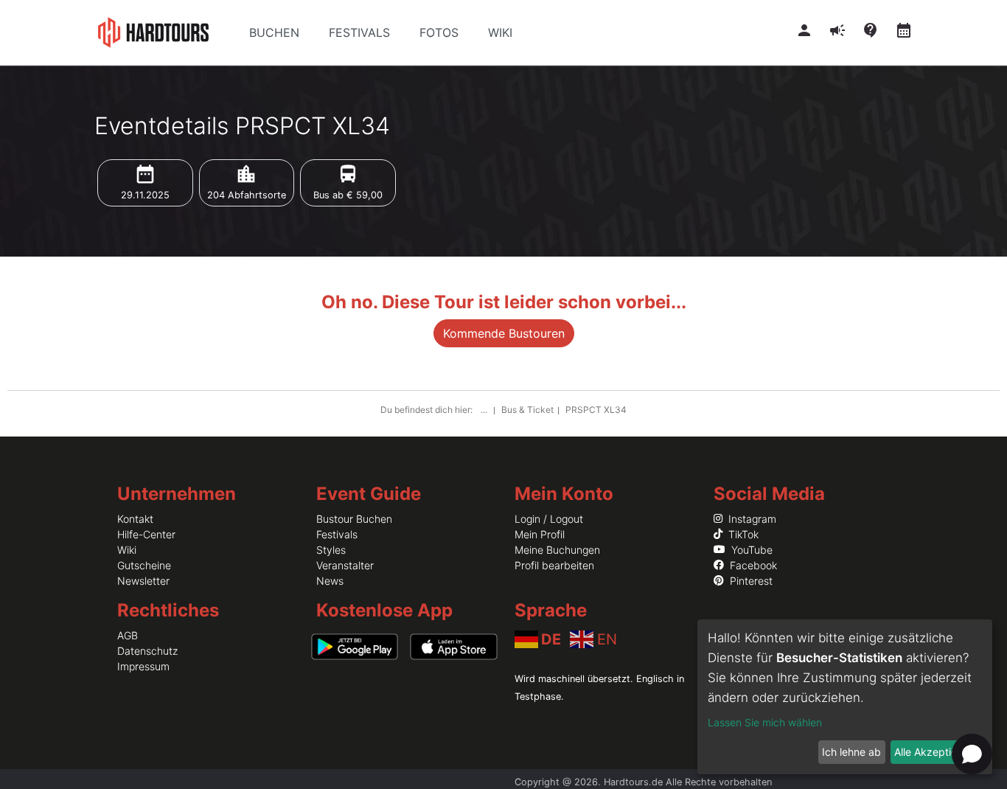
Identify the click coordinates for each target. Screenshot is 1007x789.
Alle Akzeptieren (933, 751)
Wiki (126, 549)
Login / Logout (549, 518)
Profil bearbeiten (554, 565)
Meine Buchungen (557, 549)
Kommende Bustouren (504, 333)
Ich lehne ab (851, 751)
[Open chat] (972, 754)
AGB (127, 635)
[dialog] (844, 696)
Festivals (337, 534)
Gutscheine (144, 565)
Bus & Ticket (527, 409)
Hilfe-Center (146, 534)
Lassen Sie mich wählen (765, 722)
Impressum (143, 666)
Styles (331, 549)
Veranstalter (345, 565)
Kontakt (135, 518)
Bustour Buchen (354, 518)
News (330, 580)
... (485, 409)
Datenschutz (147, 650)
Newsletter (143, 580)
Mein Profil (540, 534)
